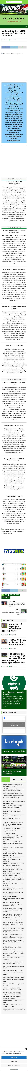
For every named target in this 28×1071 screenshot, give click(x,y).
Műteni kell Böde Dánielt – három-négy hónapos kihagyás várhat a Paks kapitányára (12, 837)
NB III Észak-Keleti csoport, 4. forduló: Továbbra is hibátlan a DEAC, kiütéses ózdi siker (13, 941)
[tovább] (5, 706)
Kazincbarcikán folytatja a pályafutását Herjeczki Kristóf (12, 627)
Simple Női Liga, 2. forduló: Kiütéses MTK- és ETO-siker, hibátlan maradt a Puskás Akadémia (13, 909)
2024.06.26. (5, 634)
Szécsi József (13, 666)
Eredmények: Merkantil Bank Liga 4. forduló (13, 977)
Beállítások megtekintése (14, 1065)
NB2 (6, 594)
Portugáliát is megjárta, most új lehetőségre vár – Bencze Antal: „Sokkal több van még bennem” (12, 853)
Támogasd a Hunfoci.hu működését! (12, 772)
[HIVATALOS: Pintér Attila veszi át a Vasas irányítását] (4, 641)
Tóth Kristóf (13, 40)
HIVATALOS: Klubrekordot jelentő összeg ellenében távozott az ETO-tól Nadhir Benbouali (13, 811)
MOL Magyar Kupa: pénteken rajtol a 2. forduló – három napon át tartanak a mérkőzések (12, 859)
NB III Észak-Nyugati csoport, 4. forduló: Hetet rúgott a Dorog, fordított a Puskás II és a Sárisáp (13, 924)
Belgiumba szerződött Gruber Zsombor (12, 815)
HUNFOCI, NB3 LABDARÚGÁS (14, 751)
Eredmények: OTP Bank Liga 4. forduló (12, 920)
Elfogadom (14, 1057)
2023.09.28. (5, 666)
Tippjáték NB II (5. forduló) (9, 831)
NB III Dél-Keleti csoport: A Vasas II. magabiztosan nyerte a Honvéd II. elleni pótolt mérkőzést (12, 869)
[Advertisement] (14, 161)
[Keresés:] (14, 1)
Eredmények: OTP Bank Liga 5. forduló (14, 693)
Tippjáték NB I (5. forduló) (9, 833)
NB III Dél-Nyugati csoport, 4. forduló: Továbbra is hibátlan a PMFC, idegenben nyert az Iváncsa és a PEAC (13, 915)
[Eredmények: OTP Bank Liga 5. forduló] (14, 683)
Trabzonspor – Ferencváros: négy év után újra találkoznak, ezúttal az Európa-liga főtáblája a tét (13, 824)
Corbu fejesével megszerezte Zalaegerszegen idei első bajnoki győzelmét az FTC (13, 898)
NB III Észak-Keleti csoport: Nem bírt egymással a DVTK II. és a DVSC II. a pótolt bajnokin (13, 847)
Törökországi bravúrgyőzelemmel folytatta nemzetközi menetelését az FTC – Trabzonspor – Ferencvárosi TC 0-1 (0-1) (13, 797)
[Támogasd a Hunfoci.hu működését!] (14, 762)
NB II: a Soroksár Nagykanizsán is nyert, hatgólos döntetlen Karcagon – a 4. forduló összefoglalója (13, 953)
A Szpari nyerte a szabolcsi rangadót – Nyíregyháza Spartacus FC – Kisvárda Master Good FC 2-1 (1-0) (12, 947)
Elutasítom (14, 1061)
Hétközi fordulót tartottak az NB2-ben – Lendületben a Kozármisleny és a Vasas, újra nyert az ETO (13, 658)
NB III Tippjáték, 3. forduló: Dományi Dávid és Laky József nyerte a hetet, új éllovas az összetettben (13, 879)
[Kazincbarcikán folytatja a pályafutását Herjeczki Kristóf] (4, 625)
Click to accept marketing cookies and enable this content (14, 724)
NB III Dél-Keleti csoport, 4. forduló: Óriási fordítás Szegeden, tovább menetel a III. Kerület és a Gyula (13, 930)
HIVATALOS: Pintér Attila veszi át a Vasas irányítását (17, 642)
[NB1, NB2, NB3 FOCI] (14, 14)
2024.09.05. (5, 648)
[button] (26, 1049)
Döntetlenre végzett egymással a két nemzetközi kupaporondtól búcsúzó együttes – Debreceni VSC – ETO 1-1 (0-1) (13, 936)
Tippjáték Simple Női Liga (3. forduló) (12, 828)
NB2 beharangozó (14, 594)
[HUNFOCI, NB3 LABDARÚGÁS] (14, 742)
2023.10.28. (5, 40)
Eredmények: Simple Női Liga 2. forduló (12, 970)
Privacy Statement (14, 1069)
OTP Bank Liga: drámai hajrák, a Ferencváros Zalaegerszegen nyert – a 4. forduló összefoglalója (13, 904)
